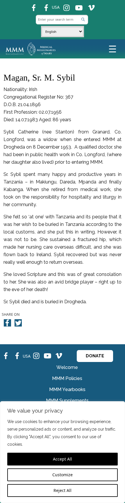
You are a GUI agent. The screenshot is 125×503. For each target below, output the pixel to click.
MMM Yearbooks (67, 389)
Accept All (62, 459)
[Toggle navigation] (112, 48)
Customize (62, 474)
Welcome (67, 367)
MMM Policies (67, 378)
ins (64, 5)
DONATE (95, 355)
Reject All (62, 490)
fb (31, 5)
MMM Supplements (67, 400)
